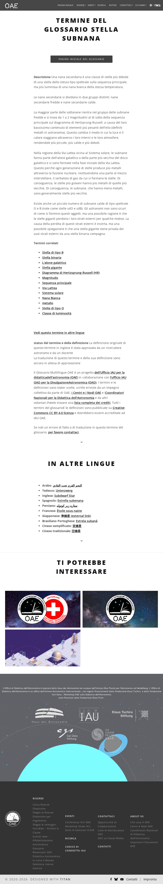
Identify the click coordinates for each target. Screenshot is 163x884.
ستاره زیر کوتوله (67, 506)
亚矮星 (77, 526)
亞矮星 (76, 531)
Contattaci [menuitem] (126, 5)
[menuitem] (80, 5)
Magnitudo (50, 278)
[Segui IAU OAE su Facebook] (111, 879)
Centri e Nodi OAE (141, 826)
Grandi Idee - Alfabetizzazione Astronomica (43, 840)
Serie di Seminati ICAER (79, 830)
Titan (65, 879)
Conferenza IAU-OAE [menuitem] (78, 822)
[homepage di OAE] (11, 5)
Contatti (104, 846)
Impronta (150, 879)
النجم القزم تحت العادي (67, 485)
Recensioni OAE (42, 852)
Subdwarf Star (64, 496)
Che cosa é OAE (140, 822)
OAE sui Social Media (111, 838)
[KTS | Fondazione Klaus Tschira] (125, 715)
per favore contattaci (63, 432)
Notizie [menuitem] (113, 5)
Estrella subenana (70, 500)
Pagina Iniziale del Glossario (81, 59)
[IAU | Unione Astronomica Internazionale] (83, 715)
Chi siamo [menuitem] (140, 5)
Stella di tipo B (52, 252)
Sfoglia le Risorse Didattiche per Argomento (43, 816)
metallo (47, 303)
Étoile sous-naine (69, 511)
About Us (137, 816)
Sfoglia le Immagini (44, 824)
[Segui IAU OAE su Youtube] (159, 5)
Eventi (69, 816)
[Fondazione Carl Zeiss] (62, 734)
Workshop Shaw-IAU (77, 826)
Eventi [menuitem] (91, 5)
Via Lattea (49, 288)
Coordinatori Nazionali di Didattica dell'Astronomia (144, 834)
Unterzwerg (64, 490)
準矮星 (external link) (76, 516)
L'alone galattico (54, 263)
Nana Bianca (51, 298)
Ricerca (102, 5)
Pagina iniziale (65, 5)
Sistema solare (52, 293)
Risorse (80, 5)
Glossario (38, 848)
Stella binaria (51, 258)
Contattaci (106, 816)
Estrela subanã (86, 521)
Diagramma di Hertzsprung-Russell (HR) (71, 273)
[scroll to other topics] (81, 540)
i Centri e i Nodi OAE (86, 393)
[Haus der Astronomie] (44, 715)
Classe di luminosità (56, 313)
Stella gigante (52, 268)
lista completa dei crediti (92, 403)
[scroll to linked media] (81, 442)
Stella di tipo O (53, 308)
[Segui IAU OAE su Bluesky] (116, 879)
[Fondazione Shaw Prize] (98, 734)
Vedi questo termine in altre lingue (59, 333)
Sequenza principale (57, 283)
